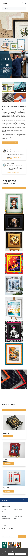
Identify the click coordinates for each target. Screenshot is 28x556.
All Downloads (14, 409)
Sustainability (4, 520)
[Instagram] (2, 528)
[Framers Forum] (12, 528)
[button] (14, 25)
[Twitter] (7, 528)
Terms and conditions (6, 514)
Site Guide (4, 509)
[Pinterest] (9, 528)
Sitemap (15, 511)
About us (3, 511)
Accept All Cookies (20, 554)
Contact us (4, 516)
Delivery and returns (6, 518)
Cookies (15, 514)
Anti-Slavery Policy (18, 509)
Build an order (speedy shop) (10, 142)
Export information (18, 516)
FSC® (15, 520)
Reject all (11, 554)
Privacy (15, 518)
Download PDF (8, 436)
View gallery (14, 188)
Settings (4, 554)
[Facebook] (4, 528)
